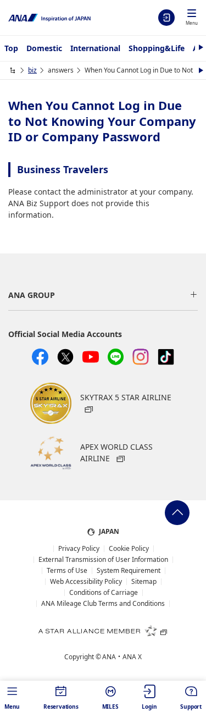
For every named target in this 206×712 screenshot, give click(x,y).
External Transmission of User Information (103, 559)
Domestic (44, 48)
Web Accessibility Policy (86, 581)
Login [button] (149, 706)
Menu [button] (12, 706)
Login (166, 17)
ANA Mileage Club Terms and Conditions (103, 603)
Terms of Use (67, 570)
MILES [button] (110, 706)
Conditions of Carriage (103, 592)
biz (32, 70)
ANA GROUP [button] (31, 295)
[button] (192, 18)
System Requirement (128, 570)
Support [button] (191, 706)
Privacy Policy (78, 548)
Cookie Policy (129, 548)
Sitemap (144, 581)
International (95, 48)
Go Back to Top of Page (177, 512)
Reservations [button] (61, 706)
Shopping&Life (157, 48)
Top (11, 48)
